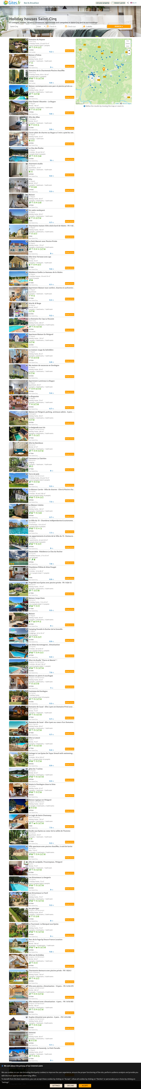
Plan (128, 41)
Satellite (128, 43)
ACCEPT (85, 1085)
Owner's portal (119, 3)
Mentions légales (126, 103)
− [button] (129, 53)
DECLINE (70, 1085)
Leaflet (117, 103)
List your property (102, 3)
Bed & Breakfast (31, 3)
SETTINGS (56, 1085)
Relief (127, 46)
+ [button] (129, 50)
